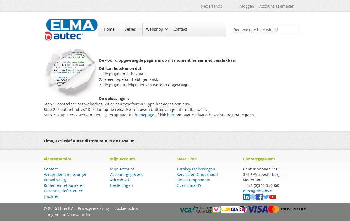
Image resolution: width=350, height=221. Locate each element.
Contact (51, 169)
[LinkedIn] (246, 198)
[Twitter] (266, 198)
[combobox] (265, 29)
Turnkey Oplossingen (196, 169)
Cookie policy (126, 208)
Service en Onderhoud (197, 174)
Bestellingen (121, 185)
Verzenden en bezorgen (66, 174)
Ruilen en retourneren (64, 185)
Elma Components (193, 179)
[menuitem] (111, 29)
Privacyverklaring (93, 208)
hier (170, 114)
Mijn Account (122, 169)
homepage (144, 114)
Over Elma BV (189, 185)
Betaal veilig (55, 179)
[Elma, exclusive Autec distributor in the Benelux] (71, 29)
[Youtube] (272, 198)
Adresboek (120, 179)
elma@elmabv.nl (258, 190)
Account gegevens (126, 174)
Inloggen (246, 6)
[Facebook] (259, 198)
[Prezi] (253, 198)
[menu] (162, 29)
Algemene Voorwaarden (70, 214)
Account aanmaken (276, 6)
